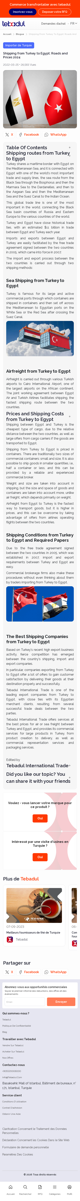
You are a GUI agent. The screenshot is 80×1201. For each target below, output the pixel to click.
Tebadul (6, 1019)
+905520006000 (11, 1071)
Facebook (31, 134)
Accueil (7, 34)
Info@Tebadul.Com (12, 1077)
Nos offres (7, 1057)
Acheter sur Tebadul (13, 1051)
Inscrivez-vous (22, 11)
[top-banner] (13, 23)
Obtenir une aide (11, 1114)
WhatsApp (58, 134)
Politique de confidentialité (16, 1025)
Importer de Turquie (18, 45)
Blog (4, 1032)
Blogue (20, 34)
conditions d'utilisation (14, 1101)
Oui (40, 818)
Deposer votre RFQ (54, 11)
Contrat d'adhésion (12, 1107)
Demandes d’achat (53, 23)
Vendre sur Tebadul (12, 1045)
